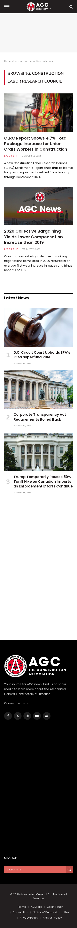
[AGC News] (38, 6)
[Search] (71, 6)
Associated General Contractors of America (43, 896)
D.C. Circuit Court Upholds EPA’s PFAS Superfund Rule (42, 355)
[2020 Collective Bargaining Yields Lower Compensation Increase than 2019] (38, 206)
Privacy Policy (29, 918)
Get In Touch (55, 907)
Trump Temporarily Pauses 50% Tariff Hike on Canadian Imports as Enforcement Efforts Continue (43, 481)
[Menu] (6, 6)
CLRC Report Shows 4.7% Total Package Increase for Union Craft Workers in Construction (36, 143)
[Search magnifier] (69, 869)
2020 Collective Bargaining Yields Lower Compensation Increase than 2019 (33, 236)
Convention (20, 912)
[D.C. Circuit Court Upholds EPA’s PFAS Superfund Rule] (38, 327)
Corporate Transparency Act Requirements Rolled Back (40, 417)
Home (7, 61)
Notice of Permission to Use (51, 912)
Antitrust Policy (52, 918)
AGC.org (36, 907)
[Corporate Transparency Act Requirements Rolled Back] (38, 389)
